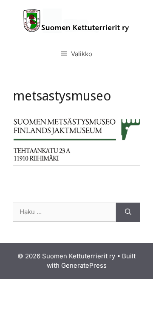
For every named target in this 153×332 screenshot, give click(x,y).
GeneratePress (84, 265)
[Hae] (128, 212)
